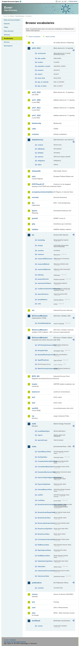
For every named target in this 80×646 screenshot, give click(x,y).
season (40, 74)
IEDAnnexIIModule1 (40, 316)
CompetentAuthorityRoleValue (45, 461)
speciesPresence (43, 294)
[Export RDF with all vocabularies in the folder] (73, 50)
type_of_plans (42, 86)
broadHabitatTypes (44, 431)
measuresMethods (43, 264)
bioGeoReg (41, 240)
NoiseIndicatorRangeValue (45, 512)
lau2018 (35, 408)
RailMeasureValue (43, 545)
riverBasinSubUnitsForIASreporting (45, 288)
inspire (34, 384)
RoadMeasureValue (44, 555)
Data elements (8, 31)
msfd (34, 424)
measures (41, 254)
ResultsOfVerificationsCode (45, 354)
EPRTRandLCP (38, 184)
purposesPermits (43, 279)
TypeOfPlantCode (43, 360)
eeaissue (40, 156)
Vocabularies (8, 38)
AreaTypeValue (42, 457)
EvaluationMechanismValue (45, 472)
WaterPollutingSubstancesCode (45, 368)
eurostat (35, 197)
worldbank (36, 621)
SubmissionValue (43, 576)
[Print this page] (63, 1)
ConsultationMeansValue (45, 466)
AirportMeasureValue (44, 451)
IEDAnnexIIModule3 (40, 330)
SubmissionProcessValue (45, 570)
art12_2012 (36, 48)
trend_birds (41, 78)
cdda (34, 129)
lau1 (33, 397)
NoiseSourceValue (43, 534)
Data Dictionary (19, 16)
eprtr (34, 176)
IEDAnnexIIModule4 (40, 338)
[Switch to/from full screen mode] (66, 1)
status (39, 164)
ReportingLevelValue (44, 550)
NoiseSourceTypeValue (45, 528)
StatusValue (41, 566)
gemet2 (35, 218)
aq (33, 43)
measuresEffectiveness (45, 258)
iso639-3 (40, 495)
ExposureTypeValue (44, 484)
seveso (35, 594)
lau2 (33, 403)
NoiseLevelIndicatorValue (45, 523)
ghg (33, 224)
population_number (44, 66)
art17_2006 (36, 100)
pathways (41, 275)
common (35, 134)
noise (34, 446)
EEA (12, 1)
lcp (33, 416)
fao (33, 203)
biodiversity (36, 123)
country (40, 626)
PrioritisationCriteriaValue (45, 539)
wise (33, 613)
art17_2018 (36, 115)
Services (6, 42)
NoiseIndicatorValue (44, 518)
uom (33, 607)
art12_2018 (36, 92)
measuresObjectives (44, 269)
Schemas (7, 34)
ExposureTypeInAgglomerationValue (45, 477)
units (39, 304)
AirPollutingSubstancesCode (45, 345)
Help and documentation (12, 20)
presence (40, 70)
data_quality (41, 58)
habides (35, 229)
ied (33, 310)
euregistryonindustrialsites (42, 192)
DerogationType (43, 350)
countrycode (42, 53)
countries (41, 250)
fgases (34, 211)
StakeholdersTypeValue (45, 561)
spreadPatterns (42, 299)
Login (59, 1)
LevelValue (41, 500)
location (40, 62)
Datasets (7, 23)
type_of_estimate (43, 82)
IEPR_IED (36, 376)
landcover (36, 392)
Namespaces (8, 46)
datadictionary (37, 140)
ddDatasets (41, 149)
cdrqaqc (40, 245)
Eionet (12, 16)
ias (33, 235)
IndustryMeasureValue (45, 489)
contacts (40, 145)
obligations (41, 160)
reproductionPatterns (44, 283)
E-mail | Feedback (10, 640)
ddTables (40, 153)
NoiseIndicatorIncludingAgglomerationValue (45, 504)
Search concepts (50, 36)
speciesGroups (42, 440)
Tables (6, 27)
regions (40, 435)
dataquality (36, 171)
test (33, 602)
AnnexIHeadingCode (44, 323)
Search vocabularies (34, 36)
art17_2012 (36, 108)
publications (37, 583)
